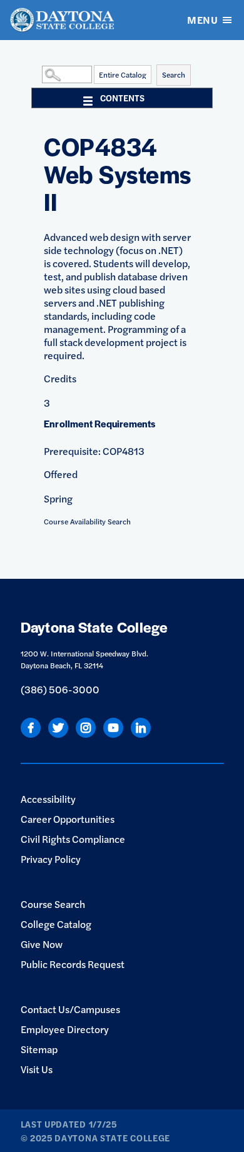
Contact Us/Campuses (70, 1009)
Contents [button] (122, 97)
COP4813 (124, 451)
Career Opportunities (67, 819)
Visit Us (37, 1069)
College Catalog (56, 924)
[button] (39, 73)
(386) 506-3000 (60, 689)
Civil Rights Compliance (73, 839)
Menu (202, 20)
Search (173, 74)
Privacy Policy (51, 859)
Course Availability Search (87, 521)
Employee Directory (65, 1029)
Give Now (42, 944)
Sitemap (39, 1049)
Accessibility (48, 799)
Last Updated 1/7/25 (69, 1124)
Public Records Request (73, 964)
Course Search (53, 904)
